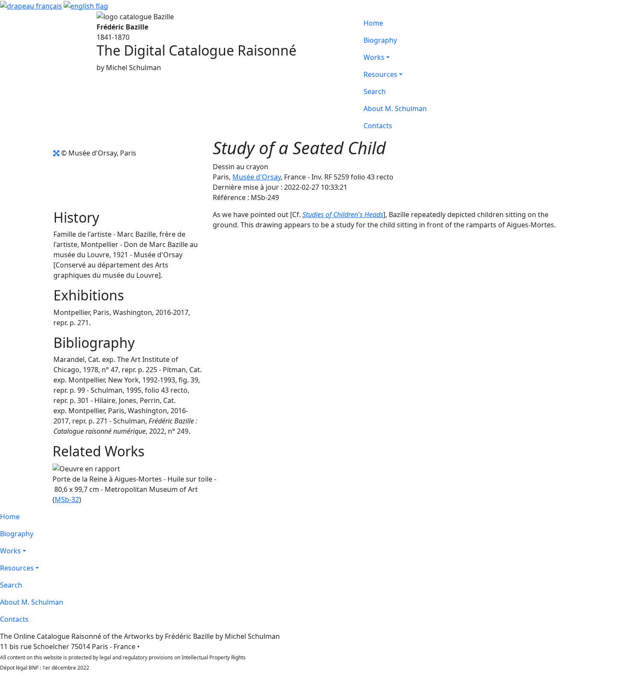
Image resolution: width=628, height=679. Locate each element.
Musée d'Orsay (256, 177)
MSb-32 (67, 499)
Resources (380, 74)
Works (374, 57)
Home (373, 23)
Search (375, 91)
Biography (380, 40)
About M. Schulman (395, 108)
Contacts (378, 125)
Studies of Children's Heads (342, 214)
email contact (163, 646)
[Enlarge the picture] (56, 153)
